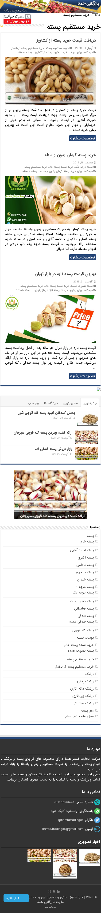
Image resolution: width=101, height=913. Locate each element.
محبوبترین (70, 403)
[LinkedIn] (59, 891)
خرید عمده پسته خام (61, 167)
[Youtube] (54, 891)
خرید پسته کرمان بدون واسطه (70, 155)
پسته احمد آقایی (82, 550)
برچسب (33, 403)
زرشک (89, 674)
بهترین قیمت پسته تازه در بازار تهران (65, 274)
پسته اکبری (86, 557)
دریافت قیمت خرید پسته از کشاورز (66, 40)
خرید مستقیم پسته (57, 48)
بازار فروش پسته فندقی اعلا (53, 449)
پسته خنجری (85, 572)
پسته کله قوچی (83, 630)
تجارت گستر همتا (50, 907)
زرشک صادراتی (83, 703)
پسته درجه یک (84, 167)
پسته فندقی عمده (81, 621)
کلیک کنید (58, 811)
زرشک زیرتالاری (83, 696)
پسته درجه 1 (85, 586)
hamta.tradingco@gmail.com (62, 829)
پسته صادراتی (84, 608)
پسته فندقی (86, 616)
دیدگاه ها (51, 403)
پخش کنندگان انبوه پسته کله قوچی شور (46, 412)
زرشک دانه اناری (82, 688)
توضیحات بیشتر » (82, 138)
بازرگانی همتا (46, 901)
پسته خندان (85, 579)
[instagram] (49, 891)
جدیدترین (90, 403)
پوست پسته (85, 637)
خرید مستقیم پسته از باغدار (28, 48)
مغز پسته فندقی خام (79, 716)
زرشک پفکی (85, 681)
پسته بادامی (85, 564)
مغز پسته (87, 710)
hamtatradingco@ (70, 820)
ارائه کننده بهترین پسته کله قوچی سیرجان (43, 432)
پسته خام (87, 541)
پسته (90, 535)
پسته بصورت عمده (82, 286)
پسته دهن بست (82, 601)
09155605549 (64, 802)
